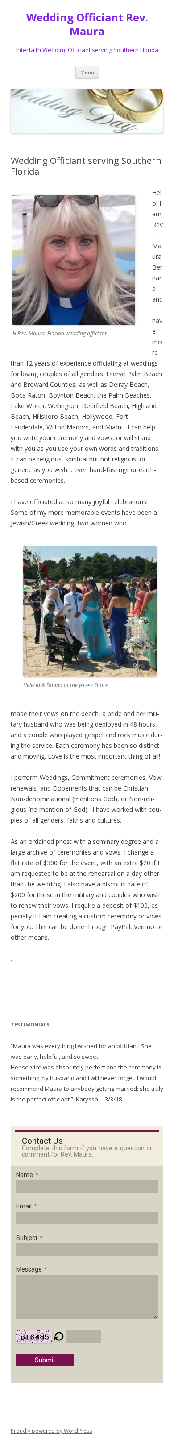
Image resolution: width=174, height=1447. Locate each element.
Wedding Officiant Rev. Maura (87, 24)
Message (29, 1269)
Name (24, 1174)
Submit (45, 1360)
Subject (26, 1237)
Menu (87, 72)
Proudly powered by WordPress (51, 1431)
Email (24, 1206)
